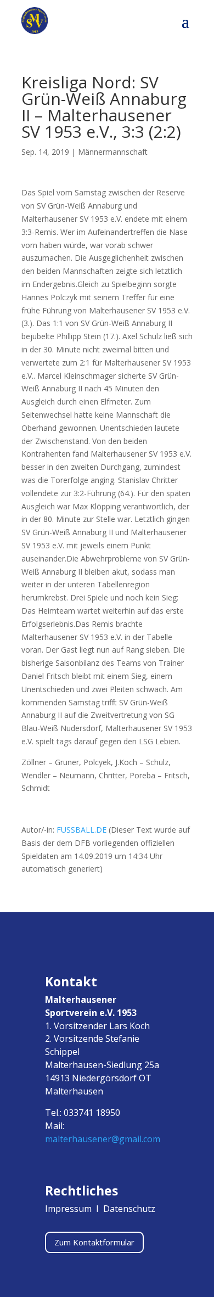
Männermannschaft (113, 152)
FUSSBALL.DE (81, 829)
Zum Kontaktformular (94, 1242)
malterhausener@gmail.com (102, 1139)
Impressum (69, 1209)
